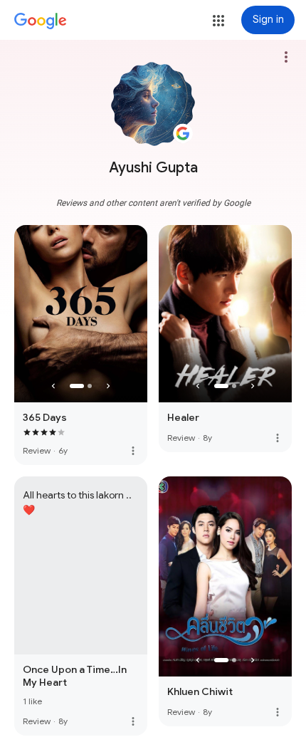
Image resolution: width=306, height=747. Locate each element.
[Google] (40, 21)
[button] (218, 20)
